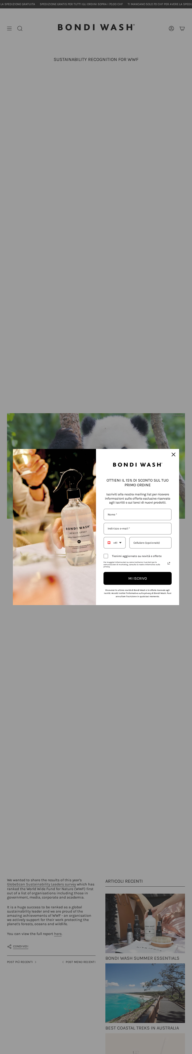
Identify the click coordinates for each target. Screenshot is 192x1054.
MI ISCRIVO (137, 578)
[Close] (173, 454)
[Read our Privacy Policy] (169, 563)
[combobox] (114, 543)
